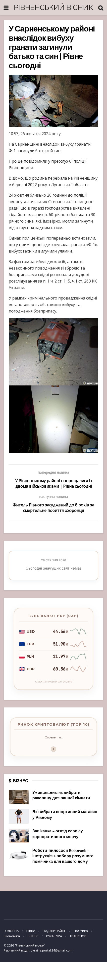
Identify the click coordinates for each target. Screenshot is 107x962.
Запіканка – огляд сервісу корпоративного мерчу (57, 834)
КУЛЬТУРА (54, 936)
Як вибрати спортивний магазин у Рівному (64, 815)
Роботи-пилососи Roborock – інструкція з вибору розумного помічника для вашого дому (63, 856)
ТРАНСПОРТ (79, 936)
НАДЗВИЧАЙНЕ (54, 931)
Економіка (12, 936)
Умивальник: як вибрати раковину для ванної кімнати (61, 796)
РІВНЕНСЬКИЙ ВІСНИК (53, 7)
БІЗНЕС (33, 936)
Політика (81, 931)
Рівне (30, 931)
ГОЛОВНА (11, 931)
